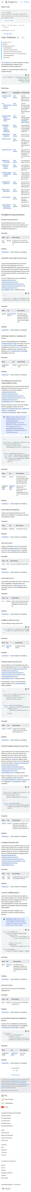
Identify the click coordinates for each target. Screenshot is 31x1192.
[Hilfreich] (11, 30)
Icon (16, 546)
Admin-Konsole (5, 1132)
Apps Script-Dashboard (7, 1135)
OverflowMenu (9, 965)
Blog (2, 1147)
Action (15, 405)
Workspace (16, 2)
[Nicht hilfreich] (14, 30)
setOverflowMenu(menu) (6, 190)
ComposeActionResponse (9, 412)
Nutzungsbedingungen (7, 1125)
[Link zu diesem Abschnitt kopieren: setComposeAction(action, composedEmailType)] (19, 383)
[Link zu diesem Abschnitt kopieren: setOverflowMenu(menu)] (21, 893)
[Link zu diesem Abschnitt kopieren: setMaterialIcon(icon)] (21, 620)
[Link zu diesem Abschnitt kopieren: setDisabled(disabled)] (21, 510)
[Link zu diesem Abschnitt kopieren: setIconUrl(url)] (16, 578)
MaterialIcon (8, 646)
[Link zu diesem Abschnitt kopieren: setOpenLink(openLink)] (20, 843)
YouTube (3, 1155)
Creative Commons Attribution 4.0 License (15, 1081)
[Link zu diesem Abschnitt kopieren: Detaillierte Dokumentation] (26, 215)
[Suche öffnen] (21, 2)
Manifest (18, 347)
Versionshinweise (5, 1120)
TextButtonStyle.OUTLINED (18, 351)
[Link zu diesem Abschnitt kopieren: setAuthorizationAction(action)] (2, 260)
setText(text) (6, 197)
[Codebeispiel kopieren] (28, 75)
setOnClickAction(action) (5, 166)
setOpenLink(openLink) (6, 182)
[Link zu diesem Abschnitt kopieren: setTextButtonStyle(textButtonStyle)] (8, 1021)
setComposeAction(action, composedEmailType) (6, 128)
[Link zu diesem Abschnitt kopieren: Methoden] (10, 88)
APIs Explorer (4, 1140)
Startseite (3, 25)
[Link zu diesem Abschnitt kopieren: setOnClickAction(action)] (24, 662)
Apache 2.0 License (16, 1082)
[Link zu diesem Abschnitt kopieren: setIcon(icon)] (14, 543)
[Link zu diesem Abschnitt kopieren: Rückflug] (8, 249)
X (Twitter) (4, 1152)
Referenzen (6, 27)
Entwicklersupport (5, 1123)
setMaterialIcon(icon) (6, 161)
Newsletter (4, 1150)
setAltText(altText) (6, 96)
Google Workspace (12, 25)
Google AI (3, 1175)
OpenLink (15, 759)
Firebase (3, 1170)
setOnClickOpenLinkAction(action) (7, 174)
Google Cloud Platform (7, 1173)
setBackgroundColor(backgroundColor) (6, 118)
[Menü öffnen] (2, 2)
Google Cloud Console (6, 1138)
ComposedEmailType (12, 487)
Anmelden (26, 2)
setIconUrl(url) (7, 150)
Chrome (3, 1167)
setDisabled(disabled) (6, 135)
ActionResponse (21, 683)
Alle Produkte (4, 1178)
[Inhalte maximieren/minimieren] (12, 42)
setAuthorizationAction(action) (7, 106)
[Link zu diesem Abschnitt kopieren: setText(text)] (14, 985)
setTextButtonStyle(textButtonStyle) (6, 206)
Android (3, 1165)
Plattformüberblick (6, 1115)
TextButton (7, 62)
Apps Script (5, 7)
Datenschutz (17, 1184)
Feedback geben (7, 34)
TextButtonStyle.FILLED (25, 121)
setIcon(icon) (6, 139)
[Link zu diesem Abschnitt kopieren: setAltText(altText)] (20, 220)
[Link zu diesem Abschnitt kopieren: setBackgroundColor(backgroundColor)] (8, 338)
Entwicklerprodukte (6, 1118)
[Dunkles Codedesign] (26, 75)
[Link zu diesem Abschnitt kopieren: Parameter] (9, 233)
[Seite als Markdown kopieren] (22, 37)
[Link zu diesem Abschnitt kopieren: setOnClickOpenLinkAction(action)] (2, 748)
